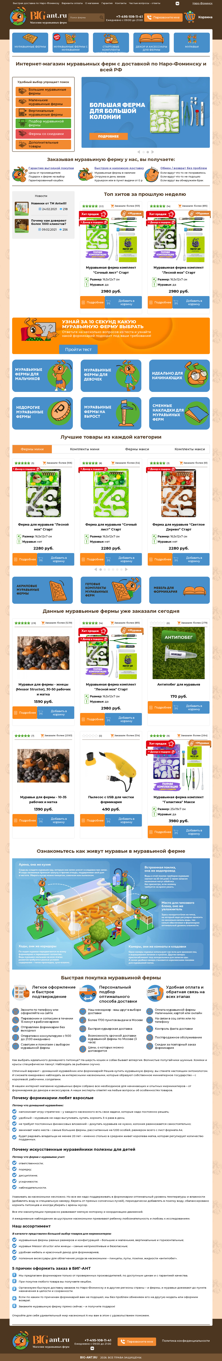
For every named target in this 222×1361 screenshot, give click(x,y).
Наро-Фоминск (202, 3)
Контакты (120, 3)
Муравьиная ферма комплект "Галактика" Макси (178, 799)
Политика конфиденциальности (186, 1340)
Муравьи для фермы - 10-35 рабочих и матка (43, 799)
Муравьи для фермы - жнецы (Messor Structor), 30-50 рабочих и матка (43, 689)
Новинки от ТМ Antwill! (48, 203)
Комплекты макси (190, 449)
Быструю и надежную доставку (119, 168)
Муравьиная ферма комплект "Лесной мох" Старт (178, 270)
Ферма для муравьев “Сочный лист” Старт (111, 527)
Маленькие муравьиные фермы (46, 102)
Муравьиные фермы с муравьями (71, 48)
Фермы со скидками (46, 134)
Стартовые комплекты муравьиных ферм (111, 50)
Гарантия (107, 3)
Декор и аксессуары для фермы (151, 48)
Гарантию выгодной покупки (51, 168)
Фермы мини (32, 449)
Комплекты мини (84, 449)
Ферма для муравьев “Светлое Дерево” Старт (178, 527)
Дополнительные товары (43, 144)
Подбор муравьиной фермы (46, 123)
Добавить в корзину (126, 302)
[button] (138, 152)
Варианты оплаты (72, 3)
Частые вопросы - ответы (144, 3)
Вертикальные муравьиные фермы (46, 113)
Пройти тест (78, 349)
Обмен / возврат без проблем (183, 168)
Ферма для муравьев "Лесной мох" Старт (43, 527)
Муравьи (192, 46)
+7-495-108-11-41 (129, 17)
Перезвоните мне (166, 17)
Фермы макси (137, 449)
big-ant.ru (88, 1357)
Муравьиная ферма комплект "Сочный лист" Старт (111, 270)
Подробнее (95, 302)
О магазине (92, 3)
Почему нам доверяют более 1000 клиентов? (48, 222)
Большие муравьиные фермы (47, 91)
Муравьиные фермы (30, 46)
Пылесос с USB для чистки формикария (111, 799)
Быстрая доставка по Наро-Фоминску (36, 3)
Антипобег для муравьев (178, 684)
